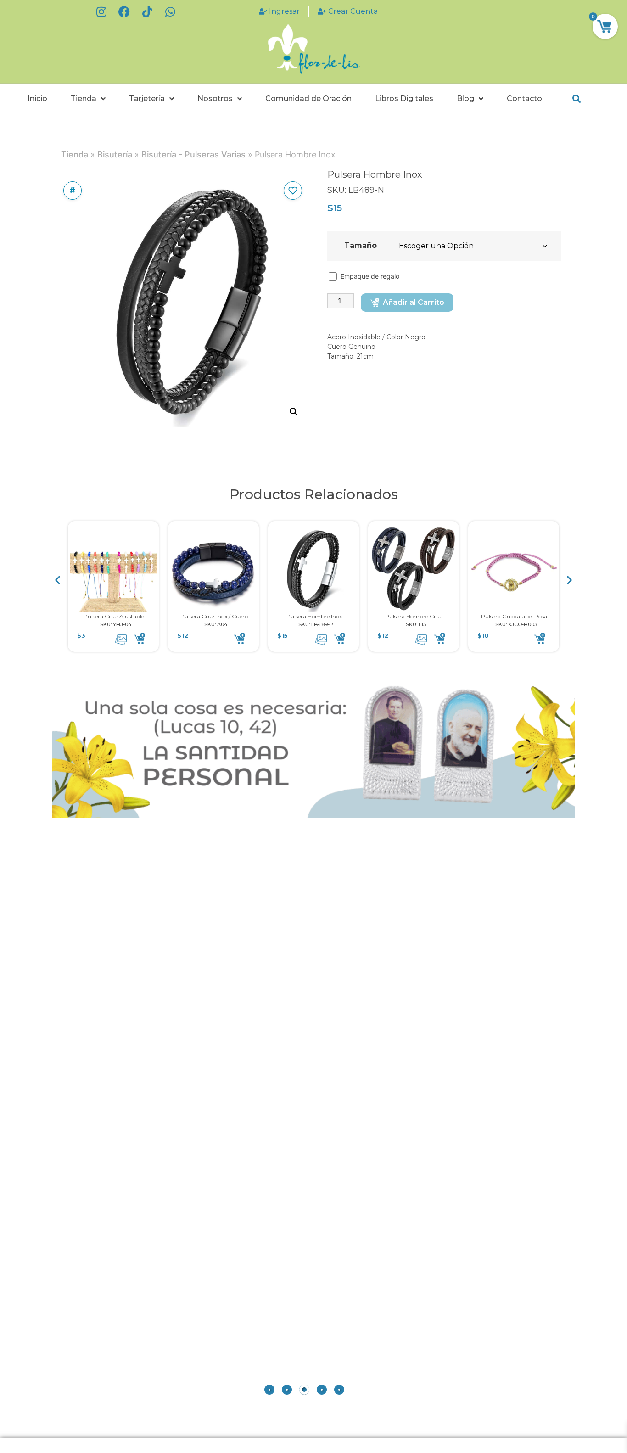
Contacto (524, 98)
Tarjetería (147, 98)
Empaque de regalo (371, 276)
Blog (465, 98)
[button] (576, 99)
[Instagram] (101, 11)
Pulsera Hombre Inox (314, 616)
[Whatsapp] (170, 11)
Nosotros (215, 98)
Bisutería (114, 154)
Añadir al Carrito (413, 302)
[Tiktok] (147, 11)
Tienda (83, 98)
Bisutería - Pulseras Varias (193, 154)
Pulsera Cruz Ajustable (114, 616)
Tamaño (360, 245)
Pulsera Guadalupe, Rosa (514, 616)
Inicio (37, 98)
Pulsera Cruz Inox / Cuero (214, 616)
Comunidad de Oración (308, 98)
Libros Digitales (404, 98)
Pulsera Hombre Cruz (414, 616)
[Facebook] (124, 11)
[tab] (269, 1390)
